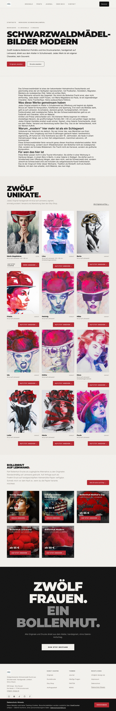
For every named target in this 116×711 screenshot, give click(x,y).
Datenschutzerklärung (58, 708)
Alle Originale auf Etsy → (101, 204)
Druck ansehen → (19, 518)
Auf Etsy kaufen (11, 264)
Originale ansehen (16, 64)
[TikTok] (19, 696)
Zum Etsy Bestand (58, 647)
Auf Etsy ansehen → (63, 266)
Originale (29, 4)
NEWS (71, 687)
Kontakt (72, 4)
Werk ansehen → (30, 265)
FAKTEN (72, 683)
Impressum (95, 679)
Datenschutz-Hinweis (98, 687)
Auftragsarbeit (52, 687)
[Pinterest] (14, 696)
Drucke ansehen (35, 64)
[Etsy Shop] (25, 696)
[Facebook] (30, 696)
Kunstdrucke (51, 679)
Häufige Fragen (74, 679)
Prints (39, 4)
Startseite (11, 22)
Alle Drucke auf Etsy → (98, 482)
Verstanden (102, 705)
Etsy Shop (50, 683)
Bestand (104, 4)
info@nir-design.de (13, 691)
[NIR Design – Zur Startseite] (9, 4)
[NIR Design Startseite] (24, 672)
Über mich (60, 4)
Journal (49, 4)
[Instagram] (9, 696)
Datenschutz (95, 683)
